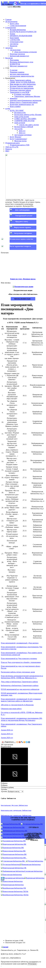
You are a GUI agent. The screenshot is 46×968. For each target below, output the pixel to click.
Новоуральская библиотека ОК (14, 868)
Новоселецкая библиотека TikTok (15, 891)
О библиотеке (10, 28)
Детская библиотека (35, 861)
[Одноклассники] (24, 742)
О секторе (13, 70)
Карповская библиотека (35, 878)
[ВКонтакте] (29, 742)
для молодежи (15, 50)
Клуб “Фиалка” (16, 137)
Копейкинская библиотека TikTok (15, 895)
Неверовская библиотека (31, 864)
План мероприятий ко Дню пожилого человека (19, 658)
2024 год (22, 133)
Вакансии (13, 46)
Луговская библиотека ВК (33, 824)
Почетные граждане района (20, 90)
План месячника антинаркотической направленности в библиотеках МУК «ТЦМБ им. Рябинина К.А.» (22, 677)
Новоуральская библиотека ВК (14, 844)
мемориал (13, 98)
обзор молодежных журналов (25, 52)
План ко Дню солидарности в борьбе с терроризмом (21, 662)
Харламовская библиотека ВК (14, 841)
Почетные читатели (17, 54)
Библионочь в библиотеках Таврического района (19, 685)
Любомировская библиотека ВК (15, 831)
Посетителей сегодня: (13, 943)
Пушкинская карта (12, 143)
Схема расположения (18, 26)
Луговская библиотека (11, 864)
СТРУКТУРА (15, 40)
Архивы (4, 791)
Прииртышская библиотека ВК (15, 854)
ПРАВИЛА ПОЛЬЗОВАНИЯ (21, 36)
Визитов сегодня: (12, 940)
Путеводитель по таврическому (22, 88)
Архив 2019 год (7, 734)
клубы (7, 108)
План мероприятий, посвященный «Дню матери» (20, 643)
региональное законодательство (22, 76)
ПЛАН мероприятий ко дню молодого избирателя (20, 689)
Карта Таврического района (20, 80)
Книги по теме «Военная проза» (23, 279)
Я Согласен (32, 964)
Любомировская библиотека (13, 871)
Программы (14, 60)
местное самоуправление (19, 74)
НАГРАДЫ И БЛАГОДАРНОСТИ (23, 32)
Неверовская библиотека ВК (14, 827)
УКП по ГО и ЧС (12, 147)
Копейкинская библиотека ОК (14, 888)
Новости (8, 149)
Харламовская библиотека (14, 878)
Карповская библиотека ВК (13, 848)
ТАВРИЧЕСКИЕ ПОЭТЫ (24, 121)
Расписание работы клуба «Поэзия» (28, 115)
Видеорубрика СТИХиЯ (23, 127)
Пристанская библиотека (12, 875)
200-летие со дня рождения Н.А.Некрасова (17, 705)
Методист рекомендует (18, 66)
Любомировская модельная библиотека (16, 815)
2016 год (22, 131)
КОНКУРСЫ (15, 64)
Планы (12, 34)
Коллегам (9, 58)
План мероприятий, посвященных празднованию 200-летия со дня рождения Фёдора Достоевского (21, 719)
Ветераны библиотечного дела (21, 62)
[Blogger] (17, 742)
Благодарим (14, 38)
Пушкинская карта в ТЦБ (19, 145)
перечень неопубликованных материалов (25, 100)
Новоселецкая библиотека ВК (14, 851)
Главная (8, 19)
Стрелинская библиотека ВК (14, 861)
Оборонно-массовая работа (11, 709)
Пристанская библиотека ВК (14, 837)
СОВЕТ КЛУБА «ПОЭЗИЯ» (25, 119)
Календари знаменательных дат (22, 104)
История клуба (20, 112)
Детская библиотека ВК (12, 824)
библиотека (26, 810)
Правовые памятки (17, 72)
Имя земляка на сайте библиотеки (23, 84)
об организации (11, 21)
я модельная (16, 810)
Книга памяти (15, 106)
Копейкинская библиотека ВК (15, 858)
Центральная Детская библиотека (14, 805)
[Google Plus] (20, 742)
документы (14, 44)
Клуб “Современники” (18, 139)
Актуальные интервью (23, 135)
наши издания (19, 123)
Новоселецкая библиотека (13, 881)
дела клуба (18, 129)
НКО (7, 151)
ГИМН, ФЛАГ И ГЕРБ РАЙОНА (22, 82)
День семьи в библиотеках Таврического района (19, 682)
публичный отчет (16, 42)
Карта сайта (14, 23)
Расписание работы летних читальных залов (18, 672)
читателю (9, 48)
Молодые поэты (20, 141)
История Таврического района (21, 86)
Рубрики (4, 785)
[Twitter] (27, 742)
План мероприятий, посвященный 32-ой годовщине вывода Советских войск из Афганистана (21, 700)
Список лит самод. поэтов (29, 125)
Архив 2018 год (7, 730)
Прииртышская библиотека (13, 885)
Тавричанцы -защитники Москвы (27, 96)
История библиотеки (18, 30)
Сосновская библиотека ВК (13, 834)
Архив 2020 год (7, 738)
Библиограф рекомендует (19, 56)
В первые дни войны (22, 94)
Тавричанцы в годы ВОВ (19, 92)
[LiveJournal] (22, 742)
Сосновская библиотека (33, 871)
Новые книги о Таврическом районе (24, 102)
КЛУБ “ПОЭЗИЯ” (17, 110)
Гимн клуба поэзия (21, 117)
